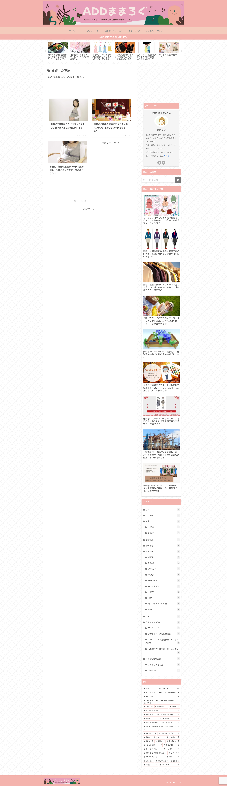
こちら (166, 156)
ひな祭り (163, 563)
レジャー (162, 516)
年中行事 (162, 552)
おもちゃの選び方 (163, 665)
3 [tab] (117, 63)
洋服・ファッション (162, 622)
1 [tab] (110, 63)
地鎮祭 (163, 533)
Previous (45, 51)
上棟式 (163, 527)
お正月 (163, 557)
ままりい (161, 129)
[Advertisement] (90, 90)
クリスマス (163, 569)
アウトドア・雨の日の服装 (163, 634)
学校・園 (163, 670)
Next (182, 51)
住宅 (162, 521)
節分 (163, 610)
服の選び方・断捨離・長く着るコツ (163, 650)
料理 (162, 617)
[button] (178, 180)
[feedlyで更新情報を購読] (159, 163)
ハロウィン (163, 575)
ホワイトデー (163, 586)
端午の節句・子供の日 (163, 604)
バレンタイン (163, 581)
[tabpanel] (58, 50)
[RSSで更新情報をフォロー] (163, 163)
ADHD (162, 510)
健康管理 (162, 540)
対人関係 (162, 546)
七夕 (163, 598)
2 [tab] (113, 63)
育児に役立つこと (162, 659)
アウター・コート (163, 628)
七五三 (163, 592)
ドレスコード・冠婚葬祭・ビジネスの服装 (162, 641)
